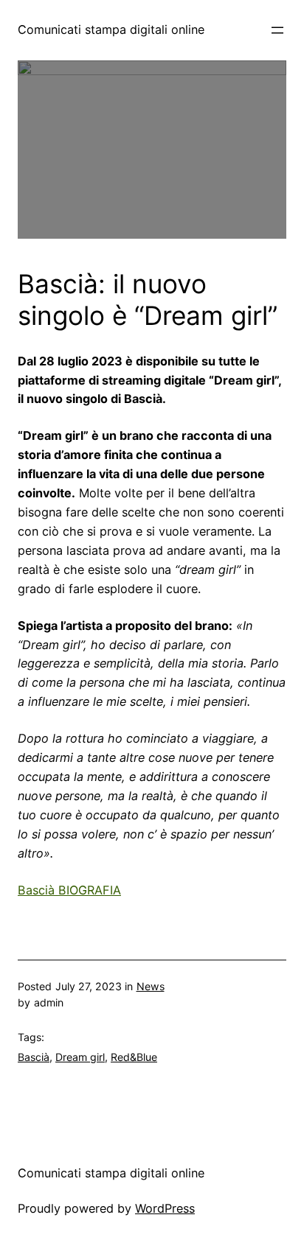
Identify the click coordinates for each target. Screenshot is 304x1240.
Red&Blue (134, 1057)
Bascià (33, 1057)
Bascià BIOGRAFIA (69, 890)
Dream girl (80, 1057)
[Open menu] (277, 30)
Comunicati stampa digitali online (111, 29)
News (151, 986)
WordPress (165, 1208)
